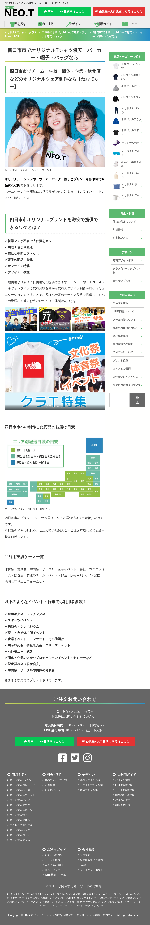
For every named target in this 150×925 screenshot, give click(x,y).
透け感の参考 (120, 336)
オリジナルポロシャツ (131, 77)
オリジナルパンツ (130, 110)
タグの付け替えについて (127, 384)
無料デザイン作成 (123, 260)
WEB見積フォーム (55, 874)
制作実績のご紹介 (123, 344)
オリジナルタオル (130, 153)
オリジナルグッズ (130, 197)
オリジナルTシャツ (131, 66)
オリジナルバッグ (130, 175)
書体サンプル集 (122, 280)
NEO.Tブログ (52, 869)
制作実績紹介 (122, 804)
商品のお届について (126, 794)
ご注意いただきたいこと (127, 376)
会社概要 (85, 854)
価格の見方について (124, 221)
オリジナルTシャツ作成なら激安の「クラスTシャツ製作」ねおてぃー (73, 915)
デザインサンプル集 (91, 784)
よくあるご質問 (122, 368)
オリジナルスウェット (131, 99)
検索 (137, 400)
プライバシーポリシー (92, 869)
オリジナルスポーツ (131, 132)
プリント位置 (120, 360)
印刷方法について (123, 352)
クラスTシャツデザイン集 (126, 270)
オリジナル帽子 (130, 142)
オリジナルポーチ (130, 186)
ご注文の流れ (120, 303)
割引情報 (118, 229)
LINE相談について (123, 311)
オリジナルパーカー (131, 88)
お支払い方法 (120, 237)
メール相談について (124, 319)
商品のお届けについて (125, 327)
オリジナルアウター (131, 121)
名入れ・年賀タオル (131, 164)
